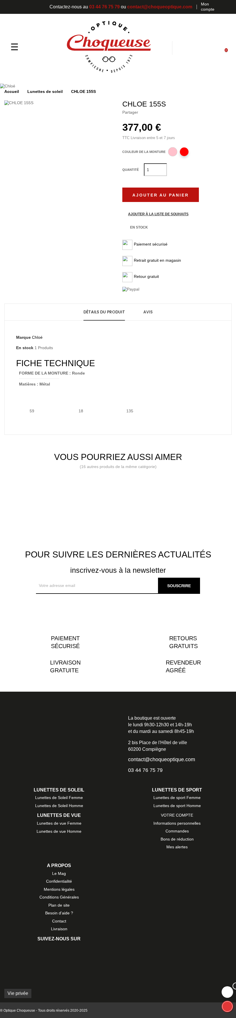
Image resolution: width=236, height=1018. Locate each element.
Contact (59, 921)
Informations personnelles (177, 823)
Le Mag (59, 873)
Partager (145, 112)
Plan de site (59, 905)
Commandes (177, 831)
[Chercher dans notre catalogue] (166, 47)
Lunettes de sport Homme (177, 805)
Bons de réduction (177, 839)
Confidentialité (59, 881)
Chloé (37, 337)
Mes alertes (177, 847)
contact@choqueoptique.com (159, 6)
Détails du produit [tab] (104, 312)
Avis (148, 312)
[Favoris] (195, 47)
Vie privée (17, 993)
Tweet (154, 112)
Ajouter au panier (160, 195)
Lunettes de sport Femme (177, 797)
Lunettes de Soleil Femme (59, 797)
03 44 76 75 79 (104, 6)
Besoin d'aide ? (59, 913)
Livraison (59, 929)
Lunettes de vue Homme (59, 831)
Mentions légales (59, 889)
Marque (23, 337)
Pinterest (163, 112)
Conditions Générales (59, 897)
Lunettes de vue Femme (59, 823)
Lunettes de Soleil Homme (59, 805)
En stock (24, 347)
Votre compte (177, 815)
